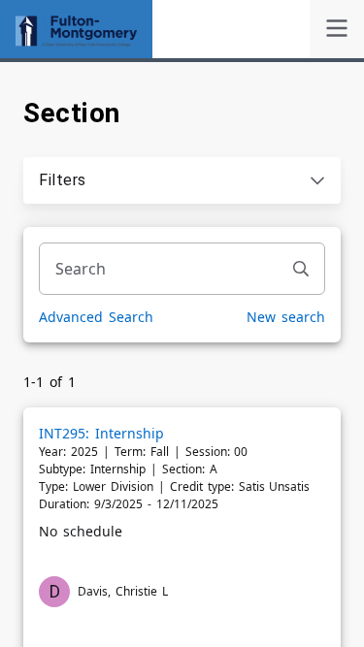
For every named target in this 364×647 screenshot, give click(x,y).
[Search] (301, 268)
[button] (182, 180)
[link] (337, 29)
